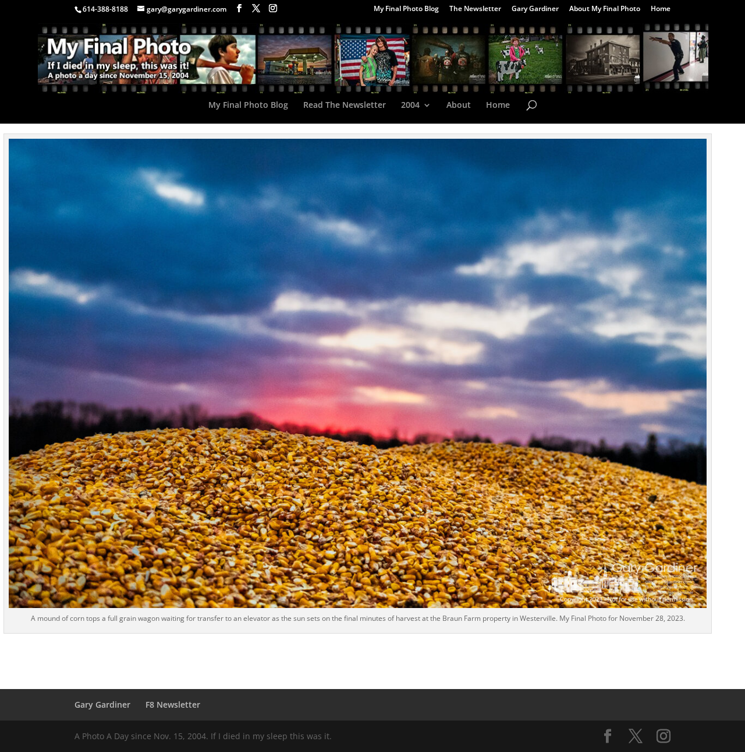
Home (660, 9)
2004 (410, 105)
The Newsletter (475, 9)
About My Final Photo (604, 9)
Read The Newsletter (344, 105)
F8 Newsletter (173, 704)
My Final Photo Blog (406, 9)
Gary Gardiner (535, 9)
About (458, 105)
